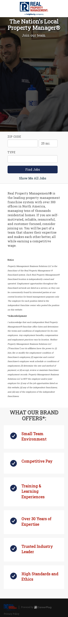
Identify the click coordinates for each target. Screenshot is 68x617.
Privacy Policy (11, 613)
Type (11, 152)
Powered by (27, 607)
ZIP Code (14, 136)
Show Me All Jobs (32, 178)
